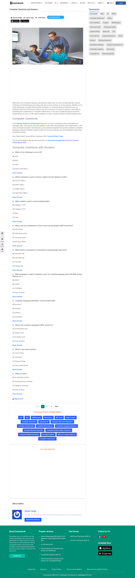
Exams (100, 3)
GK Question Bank (110, 27)
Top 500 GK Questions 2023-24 (51, 554)
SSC (21, 417)
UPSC (120, 36)
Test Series (48, 3)
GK (56, 3)
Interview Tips (94, 36)
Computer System (48, 434)
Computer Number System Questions (59, 430)
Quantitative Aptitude (96, 45)
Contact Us (17, 556)
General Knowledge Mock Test (58, 140)
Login (121, 3)
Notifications (116, 22)
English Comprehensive (114, 45)
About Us (43, 569)
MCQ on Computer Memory (66, 434)
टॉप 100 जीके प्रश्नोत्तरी (47, 544)
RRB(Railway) (36, 417)
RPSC (114, 14)
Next (56, 406)
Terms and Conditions (74, 569)
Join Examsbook (54, 17)
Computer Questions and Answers (27, 123)
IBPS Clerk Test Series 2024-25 (80, 536)
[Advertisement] (47, 84)
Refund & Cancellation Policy (97, 569)
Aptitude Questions (109, 36)
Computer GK (44, 422)
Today (61, 136)
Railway (92, 40)
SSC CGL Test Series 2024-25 (79, 540)
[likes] (2, 233)
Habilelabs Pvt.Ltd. (85, 575)
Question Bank (36, 3)
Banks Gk (106, 31)
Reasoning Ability (108, 53)
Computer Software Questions (29, 434)
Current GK (93, 14)
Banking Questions (105, 40)
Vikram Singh (30, 511)
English (82, 3)
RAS (27, 417)
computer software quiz (47, 439)
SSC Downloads (95, 27)
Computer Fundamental (26, 426)
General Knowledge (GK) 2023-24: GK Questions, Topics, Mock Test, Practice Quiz (53, 538)
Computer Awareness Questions (62, 422)
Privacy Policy (56, 569)
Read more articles (33, 519)
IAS (114, 31)
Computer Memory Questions (33, 430)
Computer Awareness (29, 422)
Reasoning (64, 3)
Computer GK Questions (45, 426)
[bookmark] (2, 239)
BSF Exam (59, 417)
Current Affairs (53, 136)
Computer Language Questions (66, 426)
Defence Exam (70, 417)
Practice (91, 3)
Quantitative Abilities (96, 49)
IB (107, 14)
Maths (74, 3)
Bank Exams (48, 417)
